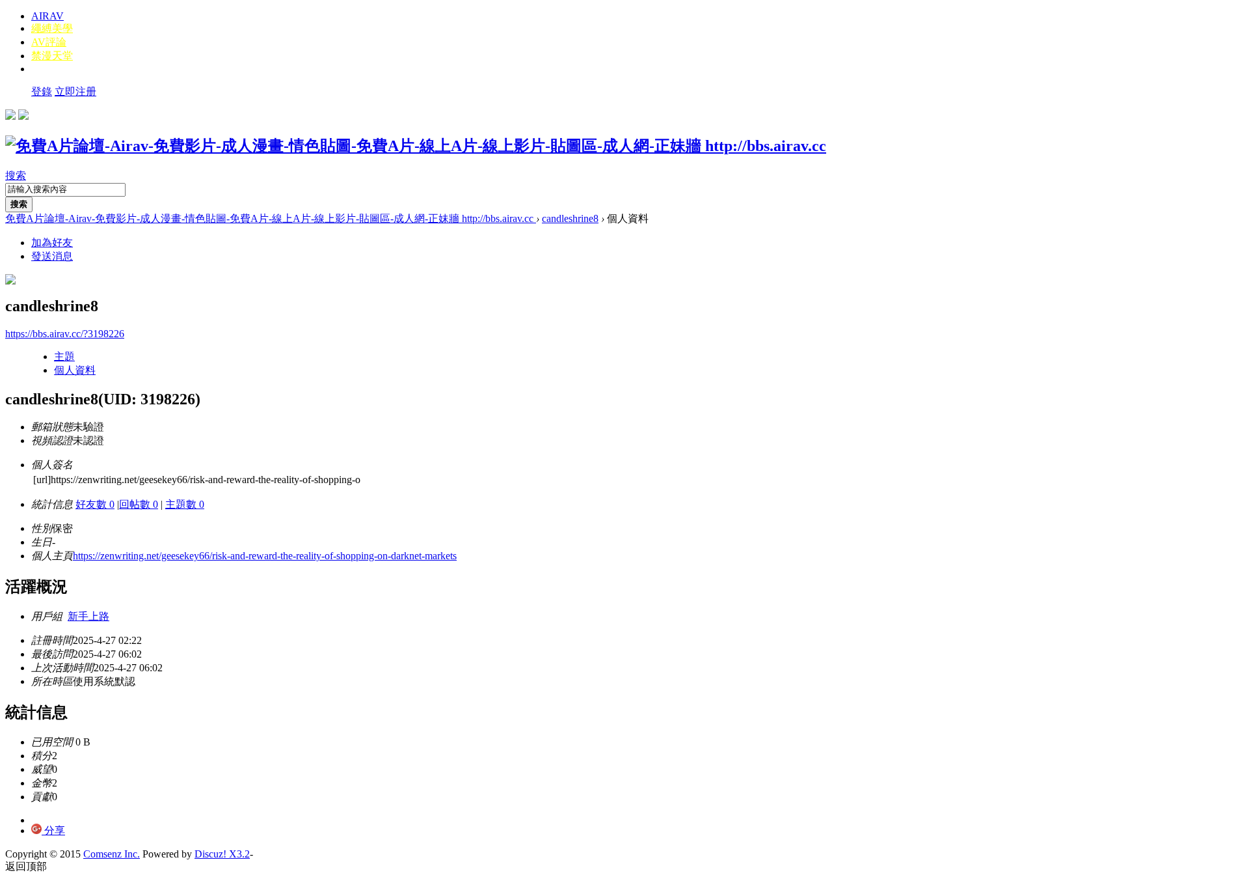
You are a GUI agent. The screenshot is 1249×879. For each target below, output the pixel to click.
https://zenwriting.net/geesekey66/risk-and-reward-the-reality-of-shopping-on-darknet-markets (265, 555)
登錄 (41, 91)
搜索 (15, 175)
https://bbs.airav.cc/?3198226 (64, 333)
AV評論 (48, 42)
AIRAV (47, 15)
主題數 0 (184, 504)
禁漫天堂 (52, 55)
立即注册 (75, 91)
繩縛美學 (52, 28)
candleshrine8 (570, 218)
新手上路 (88, 616)
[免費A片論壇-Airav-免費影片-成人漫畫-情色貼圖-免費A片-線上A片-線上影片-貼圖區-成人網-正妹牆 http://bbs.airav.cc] (415, 145)
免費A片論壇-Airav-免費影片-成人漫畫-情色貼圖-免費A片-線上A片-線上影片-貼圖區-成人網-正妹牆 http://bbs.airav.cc (270, 218)
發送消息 (52, 256)
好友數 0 (94, 504)
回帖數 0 (138, 504)
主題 (64, 356)
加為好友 (52, 242)
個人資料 (75, 370)
